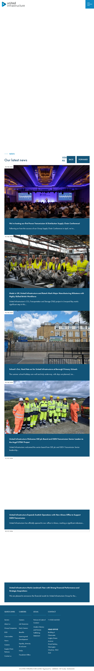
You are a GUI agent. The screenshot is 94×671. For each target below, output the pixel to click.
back (71, 159)
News (6, 640)
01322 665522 (54, 620)
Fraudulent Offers (24, 655)
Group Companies (10, 628)
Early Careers (23, 628)
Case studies (8, 636)
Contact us (7, 656)
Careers (7, 645)
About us (7, 624)
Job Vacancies (23, 624)
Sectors (6, 620)
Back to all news (82, 24)
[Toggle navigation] (89, 4)
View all (64, 159)
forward (83, 159)
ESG (5, 632)
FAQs (21, 650)
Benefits (21, 632)
